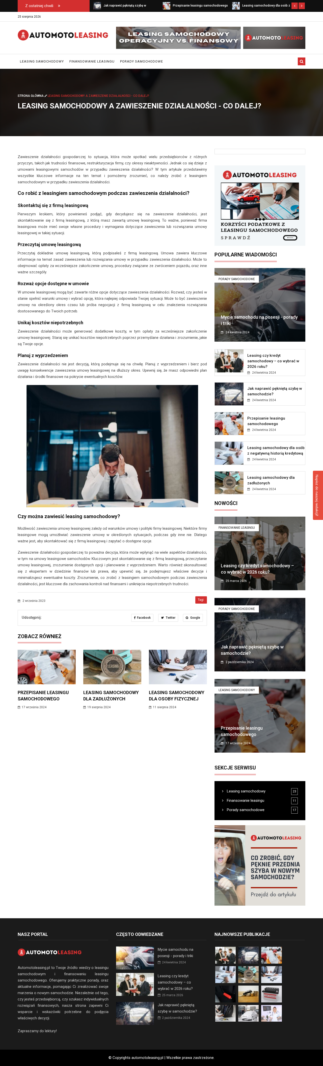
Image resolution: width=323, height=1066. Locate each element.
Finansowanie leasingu (92, 61)
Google (195, 617)
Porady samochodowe (141, 61)
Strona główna (31, 96)
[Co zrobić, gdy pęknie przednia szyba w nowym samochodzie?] (259, 865)
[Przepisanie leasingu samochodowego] (97, 5)
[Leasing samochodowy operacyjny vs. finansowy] (210, 38)
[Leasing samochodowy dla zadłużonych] (236, 5)
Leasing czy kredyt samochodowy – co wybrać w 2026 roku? (273, 361)
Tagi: (201, 600)
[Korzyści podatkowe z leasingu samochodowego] (259, 205)
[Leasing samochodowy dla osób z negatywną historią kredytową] (166, 5)
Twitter (170, 617)
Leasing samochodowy (42, 61)
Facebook (144, 617)
